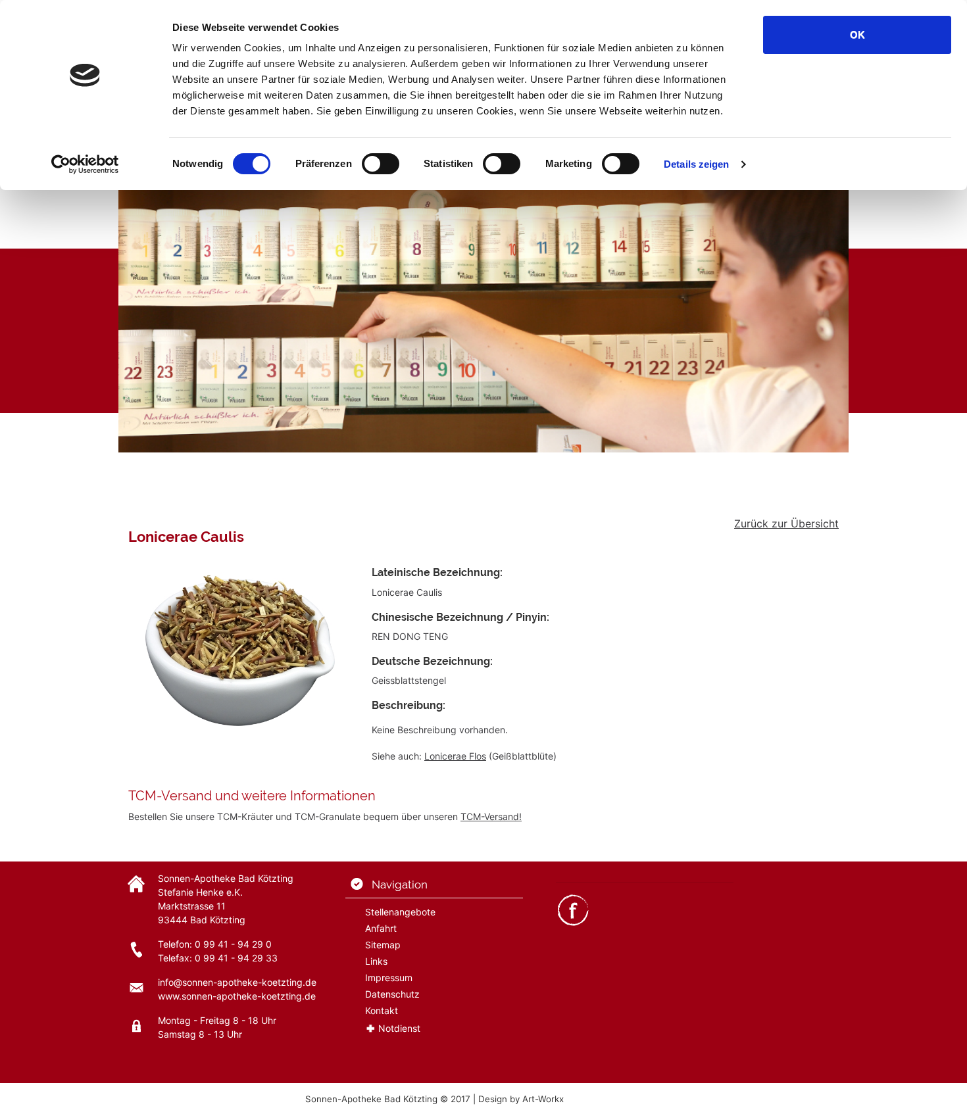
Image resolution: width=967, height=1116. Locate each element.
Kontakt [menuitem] (381, 1010)
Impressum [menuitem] (388, 977)
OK (857, 34)
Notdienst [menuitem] (399, 1028)
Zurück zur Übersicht (786, 523)
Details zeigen (696, 164)
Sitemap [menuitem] (383, 944)
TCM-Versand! (491, 816)
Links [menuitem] (376, 961)
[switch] (380, 163)
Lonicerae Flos (455, 756)
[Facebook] (573, 909)
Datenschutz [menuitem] (392, 994)
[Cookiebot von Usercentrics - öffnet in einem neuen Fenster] (85, 164)
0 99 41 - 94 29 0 (233, 944)
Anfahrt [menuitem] (381, 928)
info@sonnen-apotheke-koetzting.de (237, 982)
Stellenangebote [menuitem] (400, 911)
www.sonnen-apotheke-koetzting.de (237, 996)
